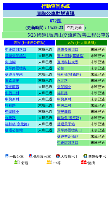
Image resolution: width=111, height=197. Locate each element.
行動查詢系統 (55, 6)
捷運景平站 (14, 74)
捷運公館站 (14, 130)
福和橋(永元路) (17, 124)
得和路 (10, 105)
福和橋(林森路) (69, 74)
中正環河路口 (15, 50)
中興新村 (12, 99)
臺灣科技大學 (67, 62)
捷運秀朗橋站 (15, 56)
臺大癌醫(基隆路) (70, 56)
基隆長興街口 (67, 50)
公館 (60, 68)
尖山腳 (10, 62)
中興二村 (12, 93)
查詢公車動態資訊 (56, 13)
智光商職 (12, 87)
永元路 (10, 118)
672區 (56, 20)
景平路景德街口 (17, 68)
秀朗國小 (12, 112)
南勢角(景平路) (69, 118)
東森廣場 (12, 81)
